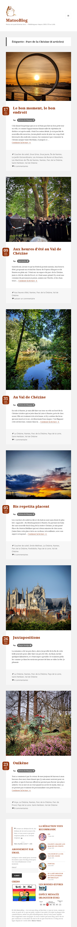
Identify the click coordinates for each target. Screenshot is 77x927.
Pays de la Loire (54, 433)
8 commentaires (21, 808)
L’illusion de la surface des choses (56, 855)
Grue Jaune (44, 154)
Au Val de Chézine (29, 397)
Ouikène (20, 763)
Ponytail (51, 864)
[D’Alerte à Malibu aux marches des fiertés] (42, 847)
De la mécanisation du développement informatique (55, 876)
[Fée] (42, 837)
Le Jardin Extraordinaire (22, 157)
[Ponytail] (42, 866)
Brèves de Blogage (25, 120)
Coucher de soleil (21, 154)
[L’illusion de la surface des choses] (42, 856)
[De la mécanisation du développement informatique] (42, 876)
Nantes (43, 160)
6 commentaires (21, 166)
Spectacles (22, 261)
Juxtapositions (26, 637)
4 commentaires (21, 554)
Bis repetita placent (31, 506)
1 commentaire (20, 439)
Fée (49, 834)
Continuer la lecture (21, 142)
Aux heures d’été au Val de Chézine (37, 251)
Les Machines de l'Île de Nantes (25, 160)
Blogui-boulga (23, 645)
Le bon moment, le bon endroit (34, 110)
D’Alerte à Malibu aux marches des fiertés (56, 845)
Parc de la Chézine (54, 160)
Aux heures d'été (21, 292)
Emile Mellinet (36, 545)
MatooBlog (17, 20)
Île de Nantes (56, 154)
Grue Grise (34, 154)
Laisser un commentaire (24, 298)
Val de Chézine (31, 163)
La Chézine (18, 433)
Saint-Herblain (18, 163)
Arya (16, 802)
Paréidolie (32, 548)
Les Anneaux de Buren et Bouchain (48, 157)
